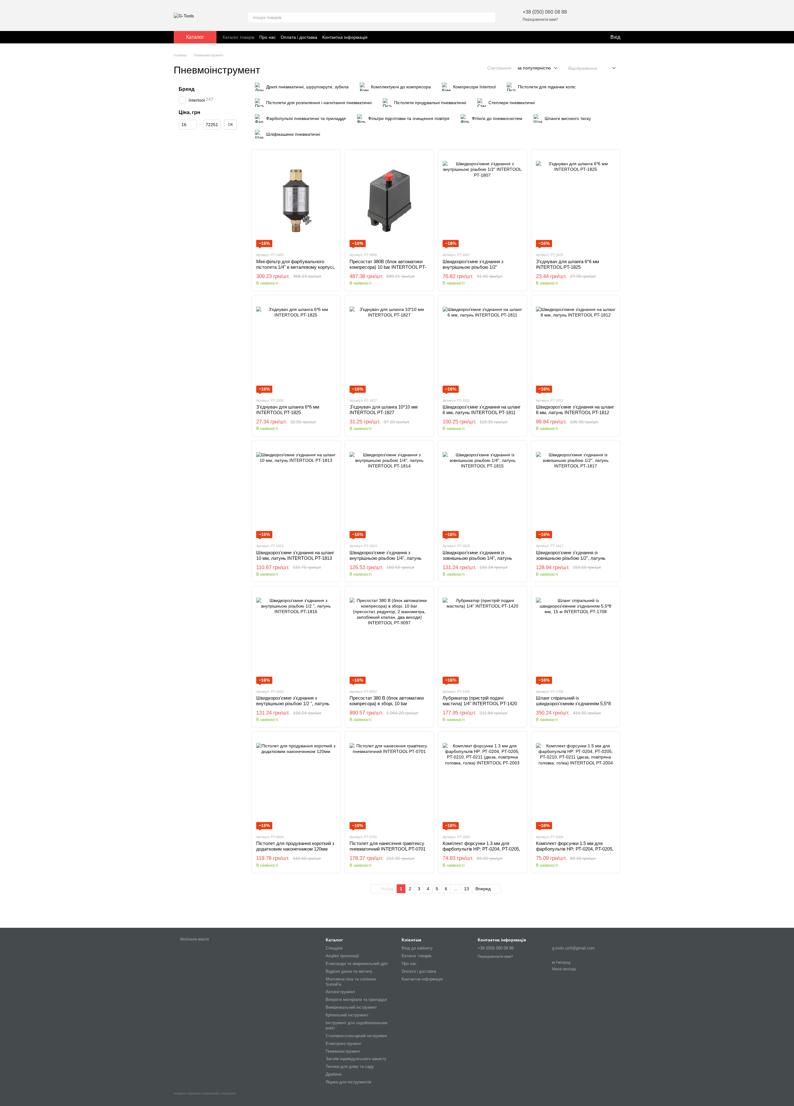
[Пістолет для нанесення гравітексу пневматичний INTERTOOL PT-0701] (389, 782)
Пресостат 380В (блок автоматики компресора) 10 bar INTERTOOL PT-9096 (388, 267)
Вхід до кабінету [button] (417, 948)
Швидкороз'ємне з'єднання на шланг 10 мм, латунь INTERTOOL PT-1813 (295, 555)
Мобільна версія (194, 939)
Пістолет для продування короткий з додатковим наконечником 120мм (295, 846)
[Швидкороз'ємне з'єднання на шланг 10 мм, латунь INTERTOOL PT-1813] (296, 491)
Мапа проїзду (564, 969)
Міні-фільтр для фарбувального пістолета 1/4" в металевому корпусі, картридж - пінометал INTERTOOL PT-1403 (295, 270)
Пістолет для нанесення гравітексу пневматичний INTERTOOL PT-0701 (388, 846)
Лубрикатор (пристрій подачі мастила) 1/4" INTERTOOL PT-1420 (480, 700)
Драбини (333, 1074)
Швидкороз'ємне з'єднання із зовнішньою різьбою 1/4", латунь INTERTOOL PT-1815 (477, 558)
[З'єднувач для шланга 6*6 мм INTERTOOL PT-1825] (576, 200)
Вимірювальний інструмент (351, 1007)
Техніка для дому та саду (350, 1066)
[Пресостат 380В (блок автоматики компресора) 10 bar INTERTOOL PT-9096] (389, 200)
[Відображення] (609, 68)
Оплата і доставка (299, 37)
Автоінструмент (340, 991)
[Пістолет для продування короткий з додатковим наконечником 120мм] (296, 782)
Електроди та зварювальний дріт (357, 963)
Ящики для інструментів (348, 1082)
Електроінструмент (344, 1043)
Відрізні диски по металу (349, 971)
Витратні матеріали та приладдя (356, 999)
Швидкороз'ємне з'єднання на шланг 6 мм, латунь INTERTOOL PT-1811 (481, 409)
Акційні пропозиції (342, 955)
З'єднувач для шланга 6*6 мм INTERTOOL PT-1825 (567, 264)
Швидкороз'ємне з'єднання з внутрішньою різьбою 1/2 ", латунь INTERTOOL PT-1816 (292, 703)
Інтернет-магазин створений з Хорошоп (205, 1093)
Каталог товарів (238, 37)
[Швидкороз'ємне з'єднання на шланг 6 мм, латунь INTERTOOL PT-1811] (482, 346)
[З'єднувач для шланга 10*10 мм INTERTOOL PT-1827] (389, 346)
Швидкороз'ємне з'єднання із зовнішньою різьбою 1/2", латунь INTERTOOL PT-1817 (570, 558)
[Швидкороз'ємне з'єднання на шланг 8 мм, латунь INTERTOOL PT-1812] (576, 346)
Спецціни (334, 948)
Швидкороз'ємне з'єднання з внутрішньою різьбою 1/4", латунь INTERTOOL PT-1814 (386, 558)
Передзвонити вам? (540, 19)
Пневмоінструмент (343, 1051)
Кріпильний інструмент (347, 1015)
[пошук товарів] (490, 17)
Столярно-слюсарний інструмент (356, 1035)
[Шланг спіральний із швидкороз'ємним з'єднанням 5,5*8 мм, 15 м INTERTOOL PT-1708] (576, 637)
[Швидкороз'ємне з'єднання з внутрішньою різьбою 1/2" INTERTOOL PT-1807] (482, 200)
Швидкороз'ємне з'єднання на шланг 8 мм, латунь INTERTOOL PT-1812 (575, 409)
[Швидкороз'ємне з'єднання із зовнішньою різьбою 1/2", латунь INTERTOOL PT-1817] (576, 491)
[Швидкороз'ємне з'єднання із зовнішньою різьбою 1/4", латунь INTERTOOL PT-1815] (482, 491)
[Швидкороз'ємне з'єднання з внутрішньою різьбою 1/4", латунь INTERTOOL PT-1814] (389, 491)
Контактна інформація (345, 37)
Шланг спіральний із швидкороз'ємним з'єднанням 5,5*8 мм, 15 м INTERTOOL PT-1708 (573, 703)
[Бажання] (583, 15)
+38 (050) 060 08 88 (545, 12)
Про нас (267, 37)
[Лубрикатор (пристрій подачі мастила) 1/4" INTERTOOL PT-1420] (482, 637)
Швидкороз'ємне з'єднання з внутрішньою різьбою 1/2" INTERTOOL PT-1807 (473, 267)
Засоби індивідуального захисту (356, 1058)
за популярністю (534, 67)
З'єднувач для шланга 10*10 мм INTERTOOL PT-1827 (383, 409)
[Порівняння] (599, 15)
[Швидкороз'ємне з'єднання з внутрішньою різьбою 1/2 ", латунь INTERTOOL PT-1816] (296, 637)
